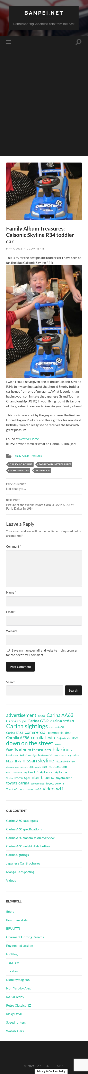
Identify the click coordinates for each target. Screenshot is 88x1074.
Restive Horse (29, 439)
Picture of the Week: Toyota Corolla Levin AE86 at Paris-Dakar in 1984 (40, 504)
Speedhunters (16, 1022)
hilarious (62, 749)
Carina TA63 (14, 732)
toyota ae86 (64, 778)
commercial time (59, 732)
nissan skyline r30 (65, 761)
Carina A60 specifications (24, 829)
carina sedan (62, 720)
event (58, 744)
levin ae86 (45, 755)
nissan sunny (12, 767)
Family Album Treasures (28, 455)
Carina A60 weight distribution (28, 846)
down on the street (29, 743)
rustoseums (14, 772)
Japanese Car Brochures (23, 863)
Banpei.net (44, 13)
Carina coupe (16, 721)
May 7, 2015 (14, 248)
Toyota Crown (15, 789)
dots (75, 738)
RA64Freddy (15, 997)
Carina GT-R (38, 721)
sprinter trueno (39, 777)
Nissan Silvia (13, 761)
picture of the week (30, 767)
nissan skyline (19, 470)
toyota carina (17, 783)
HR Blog (12, 954)
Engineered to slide (19, 945)
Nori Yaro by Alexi (19, 988)
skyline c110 (31, 772)
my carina (73, 755)
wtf (59, 788)
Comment (13, 546)
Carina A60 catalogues (22, 820)
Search (11, 682)
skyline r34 (42, 470)
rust (44, 767)
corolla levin (43, 737)
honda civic (12, 755)
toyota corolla (55, 783)
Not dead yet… (16, 487)
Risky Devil (14, 1014)
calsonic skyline (21, 464)
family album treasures (55, 464)
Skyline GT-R (61, 772)
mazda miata (60, 755)
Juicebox (12, 971)
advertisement (21, 715)
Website (12, 631)
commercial (35, 732)
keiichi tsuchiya (28, 755)
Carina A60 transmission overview (30, 838)
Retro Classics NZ (18, 1005)
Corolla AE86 (17, 737)
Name (11, 592)
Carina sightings (27, 726)
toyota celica (37, 783)
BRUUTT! (13, 928)
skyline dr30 (46, 772)
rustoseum (58, 766)
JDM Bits (12, 963)
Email (11, 612)
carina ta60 (57, 727)
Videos (11, 880)
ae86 (41, 715)
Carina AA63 (60, 715)
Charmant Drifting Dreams (25, 937)
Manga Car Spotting (20, 872)
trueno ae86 (33, 789)
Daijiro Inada (63, 738)
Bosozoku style (16, 920)
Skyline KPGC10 (14, 778)
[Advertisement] (44, 112)
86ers (10, 911)
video (48, 788)
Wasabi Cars (15, 1031)
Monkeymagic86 (18, 980)
